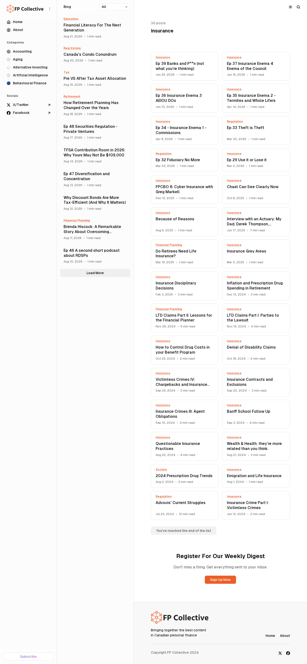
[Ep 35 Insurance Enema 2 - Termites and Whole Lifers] (256, 98)
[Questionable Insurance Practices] (185, 446)
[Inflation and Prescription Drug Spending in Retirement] (256, 285)
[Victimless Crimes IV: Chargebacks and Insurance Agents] (185, 382)
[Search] (298, 7)
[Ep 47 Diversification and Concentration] (95, 179)
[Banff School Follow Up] (256, 414)
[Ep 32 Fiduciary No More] (185, 160)
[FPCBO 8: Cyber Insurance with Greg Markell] (185, 189)
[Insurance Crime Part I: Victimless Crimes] (256, 505)
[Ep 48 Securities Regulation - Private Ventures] (95, 132)
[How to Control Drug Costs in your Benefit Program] (185, 350)
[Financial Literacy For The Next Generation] (95, 27)
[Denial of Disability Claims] (256, 350)
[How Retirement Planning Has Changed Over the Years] (95, 105)
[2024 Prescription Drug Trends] (185, 476)
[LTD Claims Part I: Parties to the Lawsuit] (256, 318)
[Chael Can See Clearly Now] (256, 189)
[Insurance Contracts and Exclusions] (256, 382)
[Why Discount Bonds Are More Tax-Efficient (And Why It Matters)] (95, 203)
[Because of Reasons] (185, 221)
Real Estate (72, 48)
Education (71, 19)
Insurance (163, 57)
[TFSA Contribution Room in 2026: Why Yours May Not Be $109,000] (95, 155)
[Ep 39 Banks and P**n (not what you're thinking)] (185, 66)
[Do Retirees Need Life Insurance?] (185, 254)
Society (161, 469)
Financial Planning (169, 245)
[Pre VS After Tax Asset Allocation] (95, 79)
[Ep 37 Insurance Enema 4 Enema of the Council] (256, 66)
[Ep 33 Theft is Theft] (256, 130)
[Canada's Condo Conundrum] (95, 55)
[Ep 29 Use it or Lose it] (256, 160)
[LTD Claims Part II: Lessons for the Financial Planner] (185, 318)
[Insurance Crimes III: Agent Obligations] (185, 414)
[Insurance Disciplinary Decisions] (185, 285)
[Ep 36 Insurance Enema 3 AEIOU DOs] (185, 98)
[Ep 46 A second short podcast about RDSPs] (95, 256)
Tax (67, 72)
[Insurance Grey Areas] (256, 254)
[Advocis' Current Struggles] (185, 505)
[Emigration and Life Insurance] (256, 476)
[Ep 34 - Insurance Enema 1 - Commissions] (185, 130)
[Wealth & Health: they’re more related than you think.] (256, 446)
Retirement (72, 96)
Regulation (235, 121)
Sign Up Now (220, 580)
